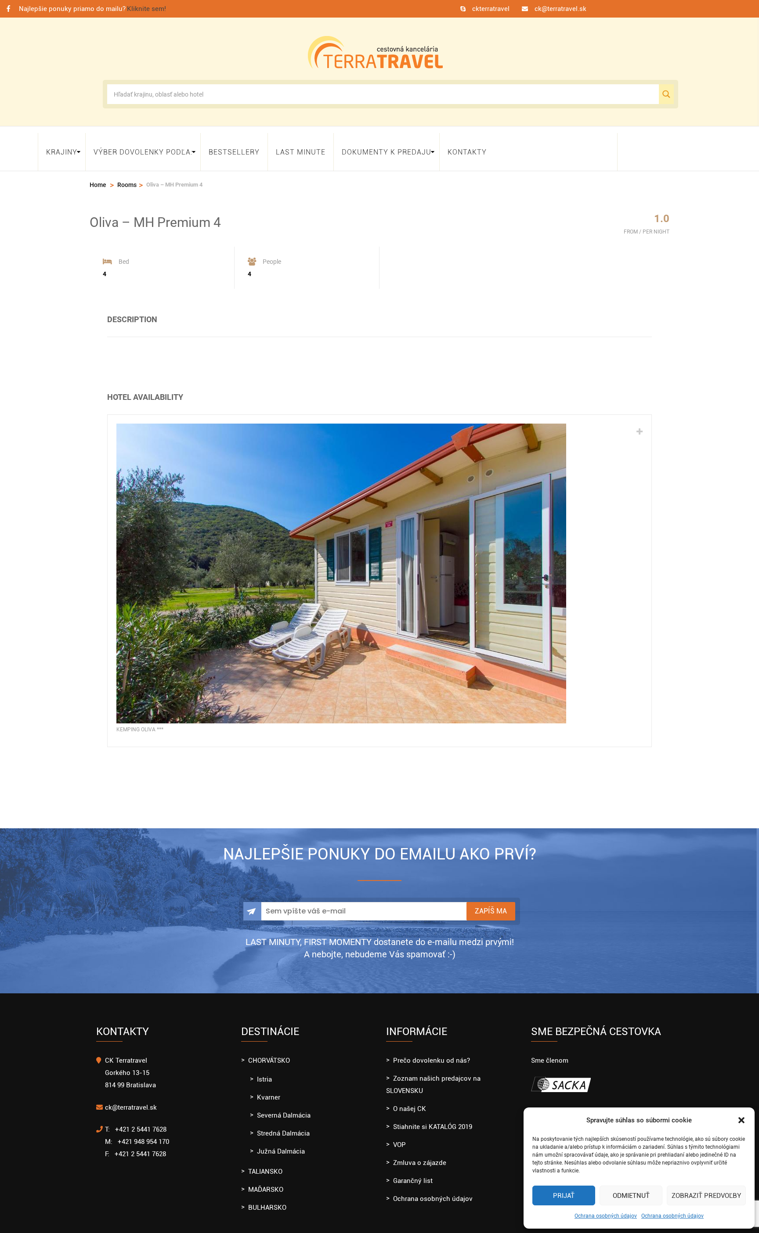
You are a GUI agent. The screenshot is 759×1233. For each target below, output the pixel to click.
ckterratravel (491, 9)
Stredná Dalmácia (283, 1125)
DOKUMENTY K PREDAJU (386, 148)
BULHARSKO (267, 1200)
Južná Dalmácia (281, 1143)
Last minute (300, 148)
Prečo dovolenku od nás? (431, 1053)
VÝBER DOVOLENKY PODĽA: (143, 148)
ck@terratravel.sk (560, 9)
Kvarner (268, 1089)
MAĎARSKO (265, 1182)
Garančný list (413, 1173)
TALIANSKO (265, 1164)
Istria (264, 1071)
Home (98, 176)
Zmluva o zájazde (419, 1155)
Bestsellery (234, 148)
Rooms (127, 176)
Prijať (564, 1196)
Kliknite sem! (146, 9)
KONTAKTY (467, 148)
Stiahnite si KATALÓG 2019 (432, 1119)
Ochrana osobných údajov (606, 1216)
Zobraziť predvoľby (706, 1196)
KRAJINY (61, 148)
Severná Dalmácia (284, 1107)
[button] (741, 1120)
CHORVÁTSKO (269, 1053)
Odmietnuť (631, 1196)
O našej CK (409, 1101)
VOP (399, 1137)
